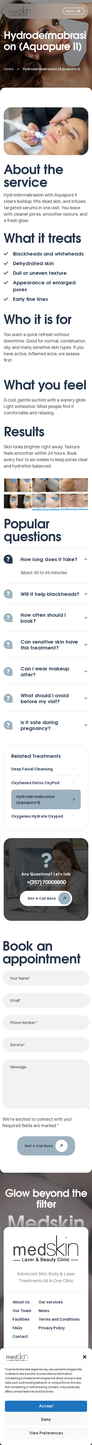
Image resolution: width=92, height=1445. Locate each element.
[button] (84, 1356)
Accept (46, 1406)
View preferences (46, 1433)
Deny (46, 1420)
